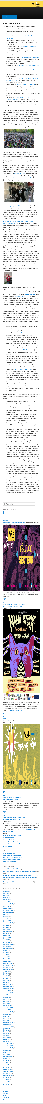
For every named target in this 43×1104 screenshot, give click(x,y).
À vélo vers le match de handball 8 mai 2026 (17, 875)
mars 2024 (6, 919)
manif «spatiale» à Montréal (23, 369)
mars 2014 (6, 1065)
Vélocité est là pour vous (10, 13)
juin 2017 (6, 1016)
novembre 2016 (8, 1022)
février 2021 (6, 942)
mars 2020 (6, 957)
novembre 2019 (8, 965)
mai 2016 (6, 1033)
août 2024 (6, 914)
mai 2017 (6, 1018)
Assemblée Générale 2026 (11, 869)
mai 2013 (6, 1078)
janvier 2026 (7, 900)
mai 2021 (6, 940)
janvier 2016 (7, 1042)
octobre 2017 (7, 1010)
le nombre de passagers (28, 333)
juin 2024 (6, 917)
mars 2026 (6, 897)
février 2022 (6, 936)
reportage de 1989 (14, 206)
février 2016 (6, 1039)
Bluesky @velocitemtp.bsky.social (13, 857)
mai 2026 (6, 893)
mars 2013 (6, 1082)
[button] (5, 833)
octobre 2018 (7, 991)
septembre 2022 (8, 931)
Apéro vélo (6, 721)
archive (5, 1093)
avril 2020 (6, 955)
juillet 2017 (6, 1014)
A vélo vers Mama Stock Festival (12, 606)
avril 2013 (6, 1080)
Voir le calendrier (8, 831)
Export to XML (7, 846)
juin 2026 (6, 891)
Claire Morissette (29, 294)
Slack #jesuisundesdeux (10, 861)
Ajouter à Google (8, 838)
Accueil (6, 9)
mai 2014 (6, 1061)
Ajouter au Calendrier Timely (12, 835)
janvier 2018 (7, 1006)
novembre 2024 (8, 910)
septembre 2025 (8, 904)
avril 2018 (6, 1001)
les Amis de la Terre (20, 174)
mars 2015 (6, 1054)
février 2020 (6, 959)
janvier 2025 (7, 908)
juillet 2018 (6, 997)
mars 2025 (6, 906)
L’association (14, 9)
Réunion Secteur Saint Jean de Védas (14, 522)
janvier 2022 (7, 938)
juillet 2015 (6, 1050)
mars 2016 (6, 1037)
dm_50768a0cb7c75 (9, 223)
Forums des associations (10, 799)
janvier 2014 (7, 1069)
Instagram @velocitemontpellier (12, 859)
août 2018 (6, 995)
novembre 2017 (8, 1008)
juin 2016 (6, 1031)
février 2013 (6, 1084)
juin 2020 (6, 950)
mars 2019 (6, 980)
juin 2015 (6, 1052)
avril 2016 (6, 1035)
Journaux (6, 1098)
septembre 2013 (8, 1075)
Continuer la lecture (15, 710)
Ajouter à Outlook (8, 840)
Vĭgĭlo (22, 9)
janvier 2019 (7, 984)
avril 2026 (6, 895)
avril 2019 (6, 978)
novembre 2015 (8, 1046)
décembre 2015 (8, 1044)
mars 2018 (6, 1003)
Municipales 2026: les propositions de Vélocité (17, 882)
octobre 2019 (7, 967)
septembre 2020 (8, 948)
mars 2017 (6, 1020)
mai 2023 (6, 925)
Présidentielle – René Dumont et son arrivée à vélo (18, 221)
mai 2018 (6, 999)
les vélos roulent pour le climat (26, 85)
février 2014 (6, 1067)
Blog (4, 1095)
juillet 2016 (6, 1029)
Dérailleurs (26, 350)
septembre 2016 (8, 1027)
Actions (30, 13)
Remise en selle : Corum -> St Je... (13, 819)
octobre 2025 (7, 902)
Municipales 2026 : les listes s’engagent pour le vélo (19, 877)
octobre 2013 (7, 1073)
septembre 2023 (8, 923)
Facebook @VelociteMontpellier (12, 855)
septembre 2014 (8, 1056)
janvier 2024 (7, 921)
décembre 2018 (8, 986)
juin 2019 (6, 974)
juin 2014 (6, 1058)
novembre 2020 (8, 944)
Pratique (22, 13)
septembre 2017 (8, 1012)
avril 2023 (6, 927)
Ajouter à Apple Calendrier (11, 842)
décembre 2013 (8, 1071)
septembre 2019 (8, 970)
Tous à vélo (31, 70)
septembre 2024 (8, 912)
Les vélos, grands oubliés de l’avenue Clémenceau (19, 871)
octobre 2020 (7, 946)
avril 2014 (6, 1063)
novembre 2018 (8, 989)
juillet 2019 (6, 972)
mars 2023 (6, 929)
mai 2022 (6, 933)
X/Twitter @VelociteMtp (9, 853)
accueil (5, 1091)
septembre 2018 (8, 993)
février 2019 (6, 982)
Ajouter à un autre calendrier (12, 844)
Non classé (6, 1100)
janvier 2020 (7, 961)
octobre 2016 (7, 1025)
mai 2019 (6, 976)
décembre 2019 (8, 963)
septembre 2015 (8, 1048)
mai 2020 (6, 953)
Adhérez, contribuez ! (10, 17)
